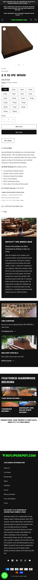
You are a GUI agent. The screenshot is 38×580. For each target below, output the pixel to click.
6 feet (13, 94)
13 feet (6, 102)
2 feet (13, 89)
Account (6, 490)
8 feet (30, 94)
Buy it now (19, 132)
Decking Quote (8, 477)
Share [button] (5, 212)
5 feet (5, 94)
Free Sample (7, 472)
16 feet (6, 107)
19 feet (6, 111)
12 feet (32, 98)
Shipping (3, 82)
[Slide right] (23, 65)
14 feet (15, 102)
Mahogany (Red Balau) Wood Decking (26, 410)
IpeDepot (17, 576)
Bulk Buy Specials (6, 361)
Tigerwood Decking (6, 410)
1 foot (5, 89)
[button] (2, 20)
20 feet (15, 111)
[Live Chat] (4, 575)
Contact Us (7, 468)
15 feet (24, 102)
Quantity (3, 116)
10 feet (14, 98)
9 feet (5, 98)
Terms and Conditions (9, 499)
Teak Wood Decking (10, 398)
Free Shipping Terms (7, 331)
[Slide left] (15, 65)
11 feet (23, 98)
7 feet (22, 94)
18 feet (23, 107)
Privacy (6, 503)
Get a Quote (8, 140)
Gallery (6, 481)
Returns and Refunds (9, 494)
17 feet (14, 107)
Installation (7, 485)
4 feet (30, 89)
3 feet (22, 89)
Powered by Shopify (23, 576)
